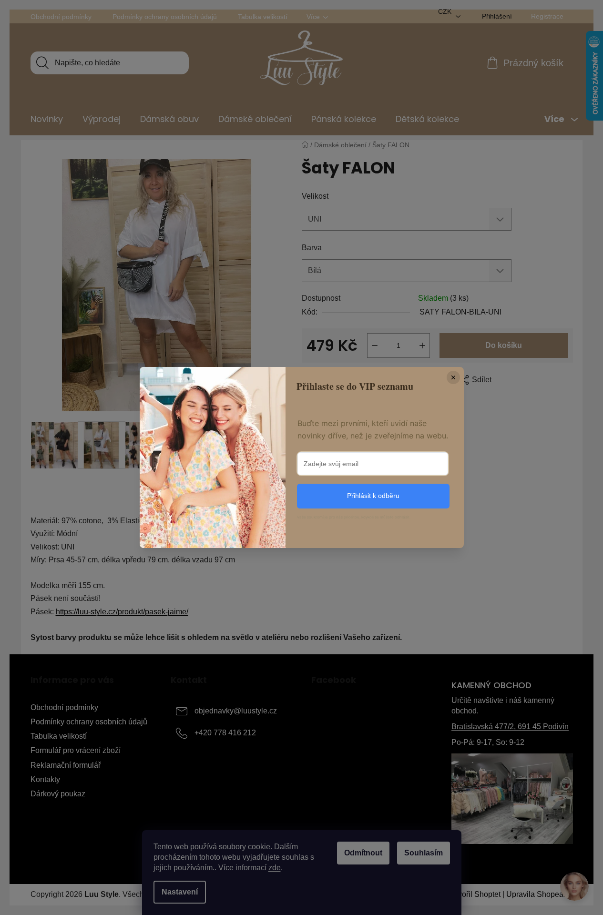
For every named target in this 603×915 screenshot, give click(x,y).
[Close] (453, 377)
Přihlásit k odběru (373, 495)
